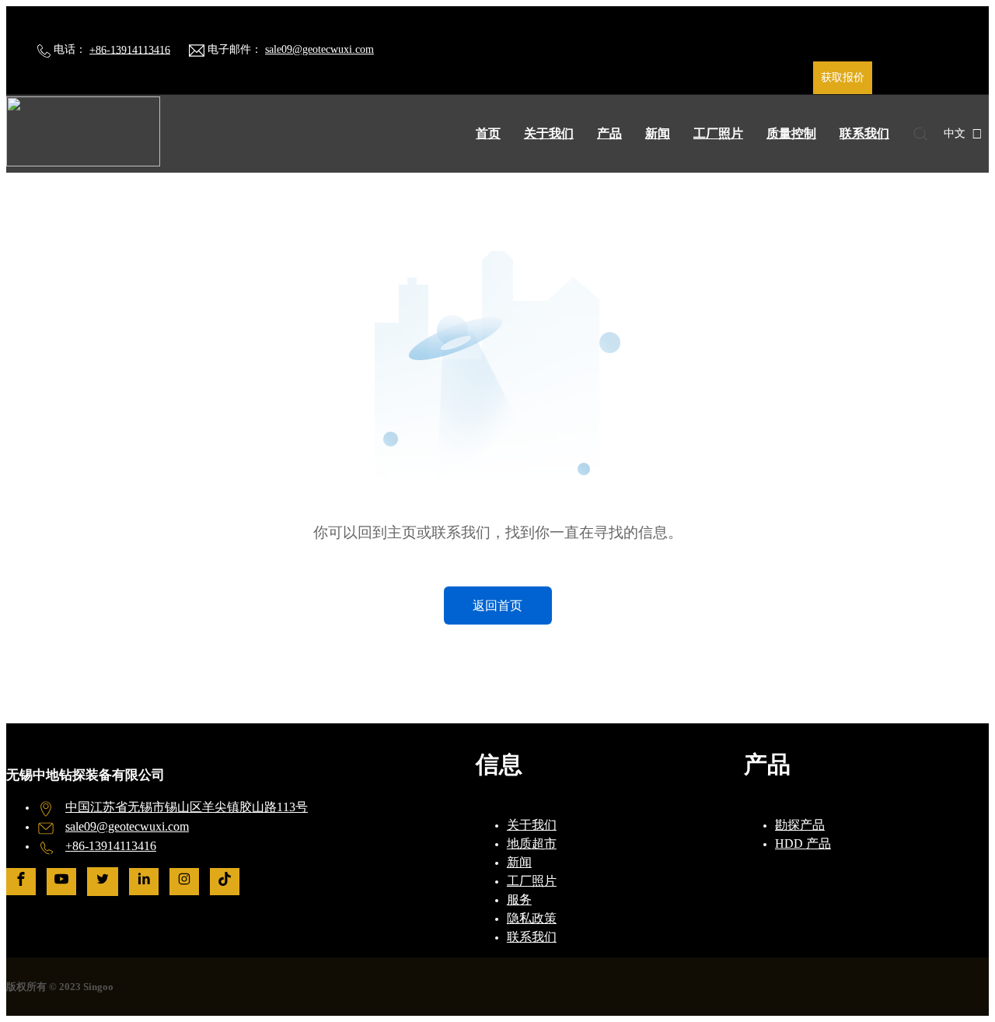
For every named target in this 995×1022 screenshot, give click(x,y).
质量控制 (791, 133)
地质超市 (532, 843)
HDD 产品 (803, 843)
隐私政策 (532, 918)
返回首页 (497, 605)
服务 (519, 899)
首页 (488, 133)
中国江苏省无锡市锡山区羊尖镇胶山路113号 (186, 807)
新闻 (657, 133)
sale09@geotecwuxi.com (319, 49)
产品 (609, 133)
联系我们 (864, 133)
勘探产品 (800, 824)
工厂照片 (718, 133)
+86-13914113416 (129, 49)
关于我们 (549, 133)
